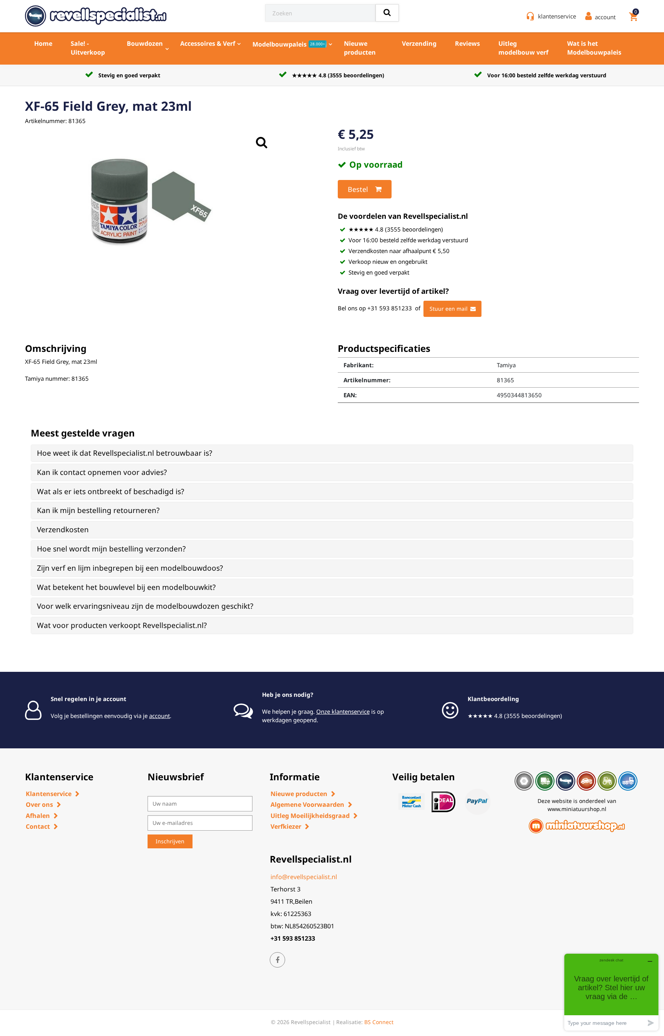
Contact (38, 826)
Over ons (39, 804)
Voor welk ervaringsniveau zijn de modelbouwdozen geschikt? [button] (145, 606)
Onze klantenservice (343, 711)
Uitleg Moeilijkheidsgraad (310, 815)
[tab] (332, 453)
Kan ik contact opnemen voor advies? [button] (102, 472)
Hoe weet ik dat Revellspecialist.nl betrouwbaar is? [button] (124, 453)
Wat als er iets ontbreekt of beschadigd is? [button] (110, 491)
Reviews (467, 43)
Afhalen (38, 815)
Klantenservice (48, 793)
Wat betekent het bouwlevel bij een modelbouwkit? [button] (126, 587)
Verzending (419, 43)
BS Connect (378, 1022)
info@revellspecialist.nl (304, 877)
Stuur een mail (449, 308)
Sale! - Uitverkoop (88, 48)
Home (43, 43)
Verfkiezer (286, 826)
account (159, 716)
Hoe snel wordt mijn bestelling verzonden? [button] (111, 549)
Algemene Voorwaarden (307, 804)
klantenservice (557, 16)
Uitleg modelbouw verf (523, 48)
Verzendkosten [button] (63, 530)
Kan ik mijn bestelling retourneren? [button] (98, 510)
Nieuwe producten (360, 48)
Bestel (358, 189)
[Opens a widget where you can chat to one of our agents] (611, 992)
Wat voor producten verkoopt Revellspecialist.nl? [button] (122, 625)
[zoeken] (387, 13)
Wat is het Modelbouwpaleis (594, 48)
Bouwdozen (145, 43)
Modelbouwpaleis (288, 44)
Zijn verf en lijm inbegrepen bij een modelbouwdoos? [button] (130, 568)
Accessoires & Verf (207, 43)
